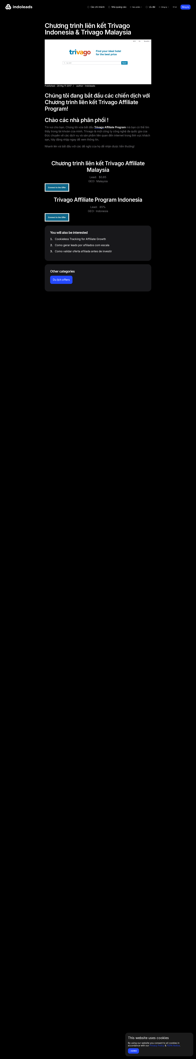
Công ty (164, 7)
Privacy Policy (157, 1045)
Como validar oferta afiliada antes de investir (83, 251)
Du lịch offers (61, 279)
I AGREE (133, 1051)
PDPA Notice (173, 1045)
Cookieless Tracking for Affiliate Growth (80, 239)
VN (174, 7)
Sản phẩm (136, 7)
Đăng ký (185, 7)
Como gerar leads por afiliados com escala (82, 245)
